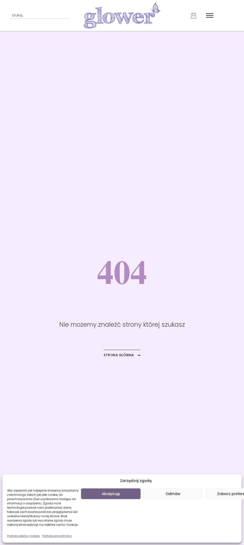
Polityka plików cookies (23, 536)
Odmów (173, 493)
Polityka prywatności (57, 536)
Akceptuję (111, 493)
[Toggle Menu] (210, 15)
